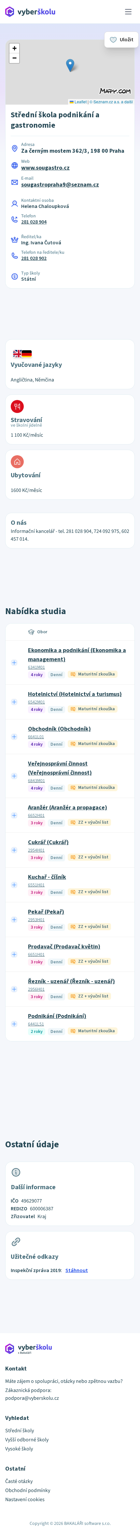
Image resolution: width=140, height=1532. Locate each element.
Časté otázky (19, 1481)
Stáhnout (76, 1270)
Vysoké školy (19, 1448)
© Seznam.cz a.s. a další (111, 101)
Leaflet (80, 101)
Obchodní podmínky (27, 1490)
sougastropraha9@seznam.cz (60, 185)
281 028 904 (34, 221)
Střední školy (19, 1430)
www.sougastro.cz (45, 168)
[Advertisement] (70, 310)
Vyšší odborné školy (27, 1439)
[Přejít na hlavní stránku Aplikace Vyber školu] (30, 11)
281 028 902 (34, 258)
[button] (70, 65)
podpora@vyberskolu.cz (32, 1398)
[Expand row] (14, 662)
